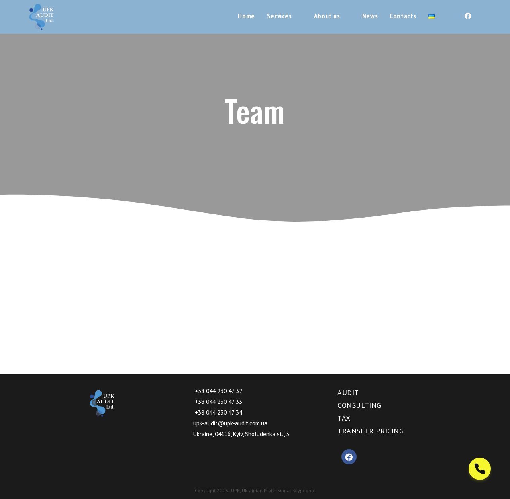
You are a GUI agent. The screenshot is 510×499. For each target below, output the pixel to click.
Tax (344, 418)
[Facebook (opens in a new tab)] (468, 15)
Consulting (359, 405)
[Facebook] (349, 456)
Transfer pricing (370, 430)
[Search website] (449, 16)
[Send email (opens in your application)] (481, 16)
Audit (348, 392)
